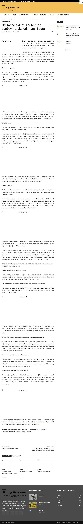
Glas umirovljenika (63, 14)
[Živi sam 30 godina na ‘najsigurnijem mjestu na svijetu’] (10, 464)
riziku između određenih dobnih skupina (11, 431)
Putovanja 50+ (42, 510)
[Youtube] (21, 513)
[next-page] (5, 477)
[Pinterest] (20, 35)
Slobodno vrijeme (24, 14)
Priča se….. (41, 494)
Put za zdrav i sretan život (26, 471)
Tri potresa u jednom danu (44, 471)
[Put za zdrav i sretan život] (28, 464)
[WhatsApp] (24, 35)
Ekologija (51, 14)
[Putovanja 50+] (33, 512)
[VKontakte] (77, 1)
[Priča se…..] (33, 497)
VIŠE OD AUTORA (16, 456)
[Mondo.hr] (61, 44)
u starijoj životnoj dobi (26, 431)
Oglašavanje (64, 522)
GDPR (58, 522)
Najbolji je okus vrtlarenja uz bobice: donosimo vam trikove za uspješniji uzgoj (43, 449)
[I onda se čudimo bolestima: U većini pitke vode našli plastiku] (61, 28)
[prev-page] (3, 477)
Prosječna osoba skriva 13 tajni (10, 448)
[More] (28, 35)
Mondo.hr (68, 41)
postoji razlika (44, 429)
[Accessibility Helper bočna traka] (81, 2)
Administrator (9, 31)
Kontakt (33, 1)
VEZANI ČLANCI (7, 456)
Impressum (75, 522)
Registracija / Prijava (24, 1)
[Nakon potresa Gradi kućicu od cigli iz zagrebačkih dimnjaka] (61, 36)
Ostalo (15, 19)
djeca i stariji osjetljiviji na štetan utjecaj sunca (17, 429)
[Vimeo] (74, 1)
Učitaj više (68, 50)
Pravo (15, 14)
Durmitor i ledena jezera (44, 502)
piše (37, 424)
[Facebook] (69, 1)
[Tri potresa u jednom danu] (46, 464)
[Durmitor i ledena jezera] (33, 505)
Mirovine (43, 14)
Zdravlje (35, 14)
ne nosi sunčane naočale (34, 429)
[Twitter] (72, 1)
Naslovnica (6, 14)
